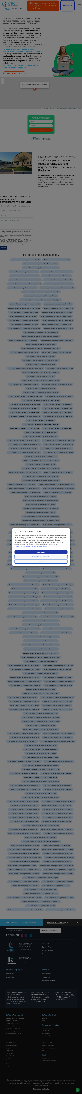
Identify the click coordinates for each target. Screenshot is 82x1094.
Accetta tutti (41, 552)
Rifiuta (41, 562)
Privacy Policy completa (40, 547)
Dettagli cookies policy (22, 547)
